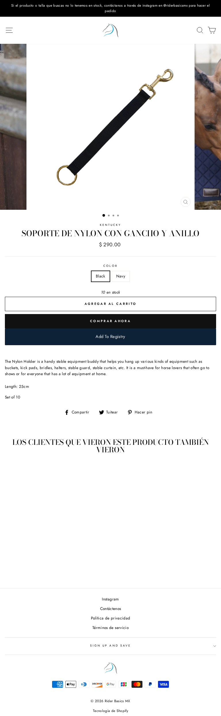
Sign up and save (110, 645)
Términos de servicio (110, 627)
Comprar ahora (110, 321)
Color (110, 266)
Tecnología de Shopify (110, 710)
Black (100, 276)
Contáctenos (110, 608)
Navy (120, 276)
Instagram (110, 599)
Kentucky (110, 225)
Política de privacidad (110, 618)
